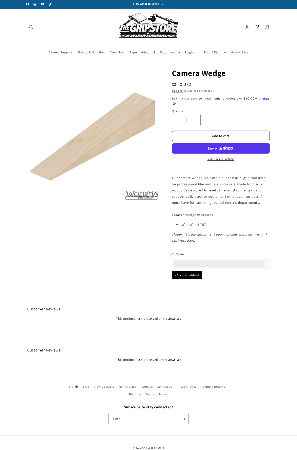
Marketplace (127, 386)
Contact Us (164, 386)
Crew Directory (104, 386)
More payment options (220, 159)
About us (147, 386)
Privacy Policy (186, 386)
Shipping (177, 90)
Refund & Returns (213, 386)
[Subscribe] (183, 419)
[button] (31, 27)
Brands (74, 386)
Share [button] (180, 254)
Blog (86, 386)
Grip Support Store (153, 447)
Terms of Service (157, 394)
